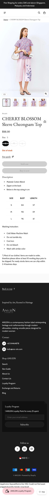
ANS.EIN (18, 475)
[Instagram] (31, 449)
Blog (4, 393)
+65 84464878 (13, 343)
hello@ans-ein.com (14, 349)
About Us (6, 374)
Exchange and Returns (11, 388)
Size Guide (6, 369)
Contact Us (6, 378)
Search (5, 364)
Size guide (6, 156)
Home (6, 20)
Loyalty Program (8, 383)
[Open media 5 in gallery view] (42, 102)
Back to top (7, 288)
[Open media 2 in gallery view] (15, 102)
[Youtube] (24, 449)
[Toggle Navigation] (4, 12)
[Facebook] (17, 449)
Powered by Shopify (29, 475)
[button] (39, 12)
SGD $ (24, 458)
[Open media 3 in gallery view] (24, 102)
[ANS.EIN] (24, 13)
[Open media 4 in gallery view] (33, 102)
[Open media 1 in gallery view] (6, 102)
